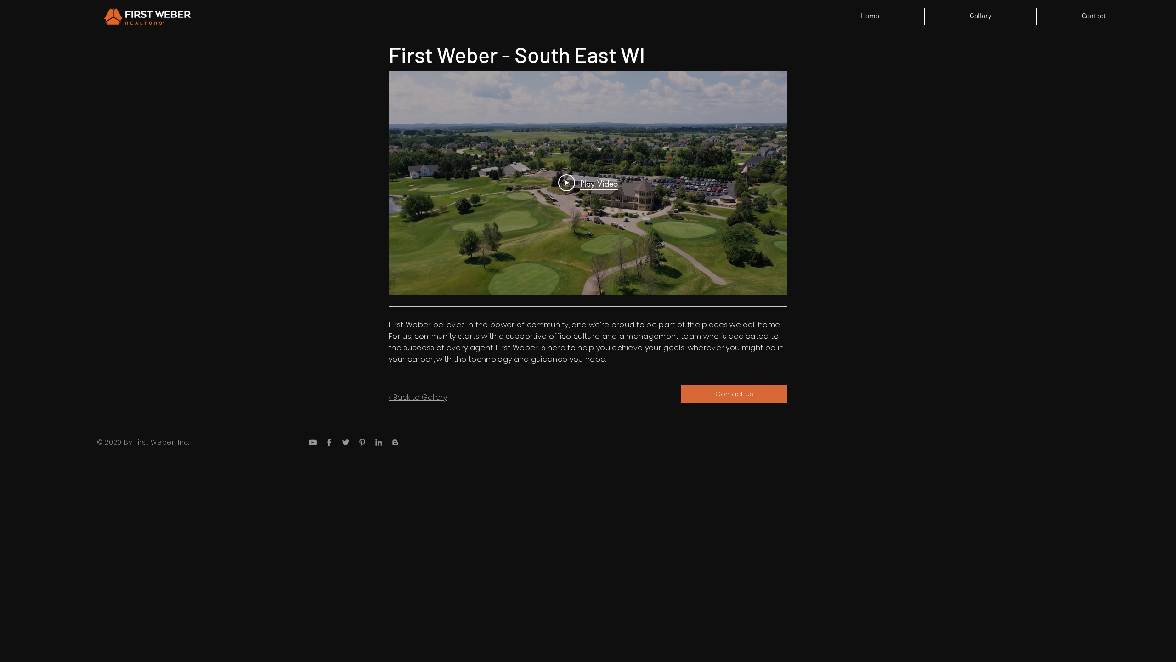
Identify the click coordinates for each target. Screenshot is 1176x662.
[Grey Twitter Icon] (346, 442)
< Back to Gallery (418, 397)
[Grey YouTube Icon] (312, 442)
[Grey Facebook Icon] (329, 442)
